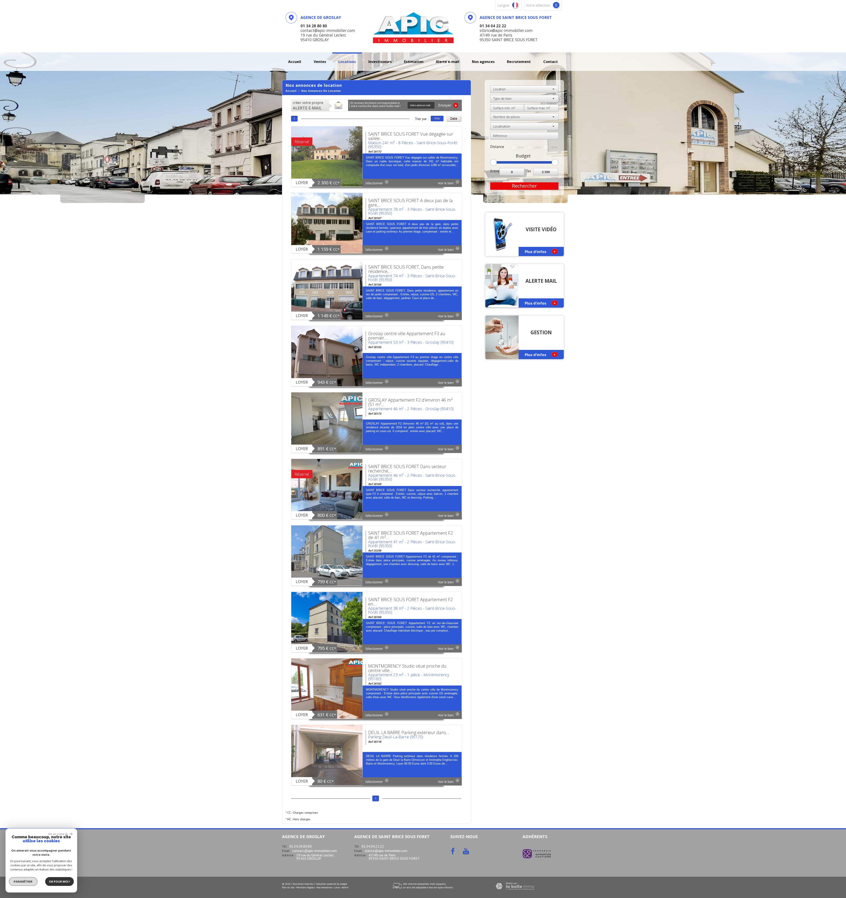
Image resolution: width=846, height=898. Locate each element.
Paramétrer (23, 881)
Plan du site (288, 887)
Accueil (294, 61)
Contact (550, 61)
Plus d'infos (540, 251)
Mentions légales (305, 887)
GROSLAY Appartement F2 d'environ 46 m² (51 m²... (410, 402)
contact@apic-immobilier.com (314, 850)
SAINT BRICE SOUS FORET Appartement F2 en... (410, 602)
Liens (337, 887)
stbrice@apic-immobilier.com (386, 850)
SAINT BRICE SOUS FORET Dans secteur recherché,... (407, 469)
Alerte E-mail (447, 61)
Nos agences (483, 61)
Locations (347, 61)
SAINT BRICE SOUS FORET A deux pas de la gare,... (410, 203)
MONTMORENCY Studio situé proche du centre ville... (407, 668)
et (529, 171)
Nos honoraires (324, 887)
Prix (437, 118)
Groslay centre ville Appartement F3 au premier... (406, 336)
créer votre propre (308, 105)
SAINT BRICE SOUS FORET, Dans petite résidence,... (406, 269)
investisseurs (380, 61)
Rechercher (524, 186)
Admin (345, 887)
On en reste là (58, 834)
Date (453, 118)
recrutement (519, 61)
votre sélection (538, 5)
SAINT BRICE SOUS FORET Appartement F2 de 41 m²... (410, 535)
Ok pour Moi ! (59, 881)
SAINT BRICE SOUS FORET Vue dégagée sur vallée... (410, 136)
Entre (494, 171)
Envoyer (445, 105)
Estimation (413, 61)
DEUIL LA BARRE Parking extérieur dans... (408, 732)
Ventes (320, 61)
